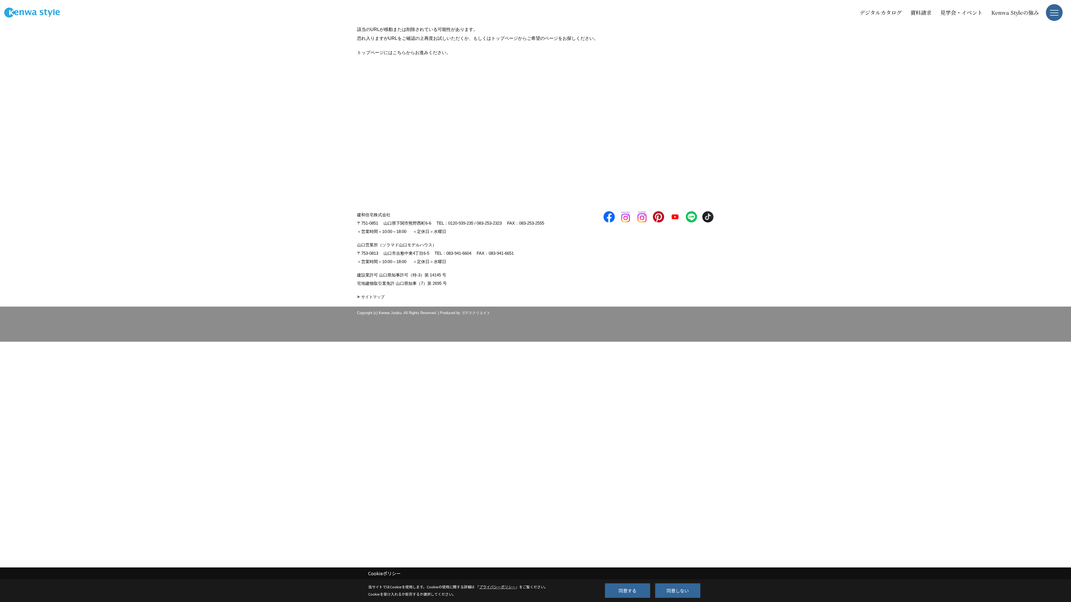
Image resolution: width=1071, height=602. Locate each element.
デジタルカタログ (881, 12)
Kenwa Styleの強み (1015, 12)
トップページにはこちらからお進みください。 (404, 52)
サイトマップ (373, 297)
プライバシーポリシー (497, 586)
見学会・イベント (961, 12)
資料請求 (921, 12)
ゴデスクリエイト (475, 313)
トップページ (504, 38)
